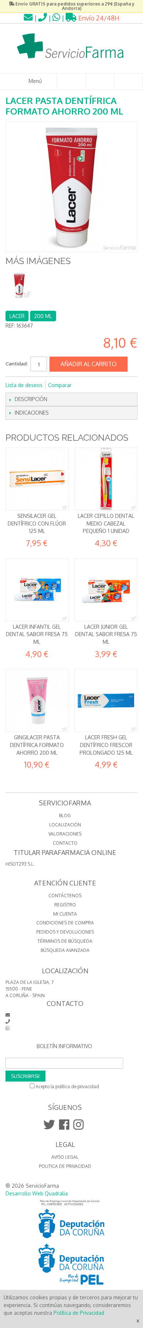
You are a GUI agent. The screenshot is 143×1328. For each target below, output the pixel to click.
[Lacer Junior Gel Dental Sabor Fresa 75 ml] (106, 589)
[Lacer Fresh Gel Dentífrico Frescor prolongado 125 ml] (106, 700)
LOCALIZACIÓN (65, 824)
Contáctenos (64, 895)
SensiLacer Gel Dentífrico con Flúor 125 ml (37, 523)
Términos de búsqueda (64, 941)
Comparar (60, 385)
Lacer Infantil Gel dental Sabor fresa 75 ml (37, 634)
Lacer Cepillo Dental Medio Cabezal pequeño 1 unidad (106, 523)
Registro (65, 904)
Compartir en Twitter (101, 385)
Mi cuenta (65, 914)
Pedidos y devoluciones (65, 932)
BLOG (65, 815)
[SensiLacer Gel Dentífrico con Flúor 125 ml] (37, 478)
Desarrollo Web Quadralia (37, 1193)
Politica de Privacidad (65, 1166)
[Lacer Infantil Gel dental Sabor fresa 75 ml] (37, 589)
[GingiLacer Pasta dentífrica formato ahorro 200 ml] (37, 700)
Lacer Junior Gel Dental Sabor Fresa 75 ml (106, 634)
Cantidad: (17, 364)
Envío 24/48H (98, 18)
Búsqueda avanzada (65, 950)
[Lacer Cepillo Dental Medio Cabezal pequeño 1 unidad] (106, 478)
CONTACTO (65, 843)
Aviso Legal (64, 1157)
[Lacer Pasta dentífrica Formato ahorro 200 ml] (19, 285)
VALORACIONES (64, 834)
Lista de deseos (24, 385)
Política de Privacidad (79, 1313)
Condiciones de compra (65, 922)
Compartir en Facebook (87, 385)
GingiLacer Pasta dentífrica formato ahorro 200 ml (37, 744)
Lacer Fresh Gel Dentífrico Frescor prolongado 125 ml (106, 744)
